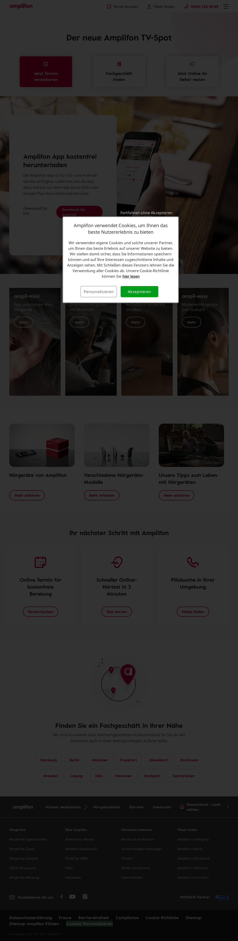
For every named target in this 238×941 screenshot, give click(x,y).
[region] (121, 259)
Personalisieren (99, 291)
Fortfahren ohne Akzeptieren (146, 212)
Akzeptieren (139, 291)
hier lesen (131, 276)
